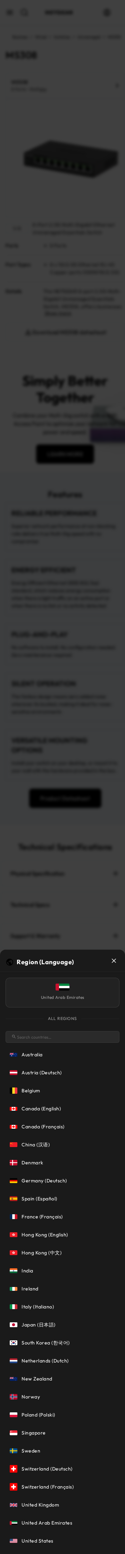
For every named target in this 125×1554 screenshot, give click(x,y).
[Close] (113, 960)
